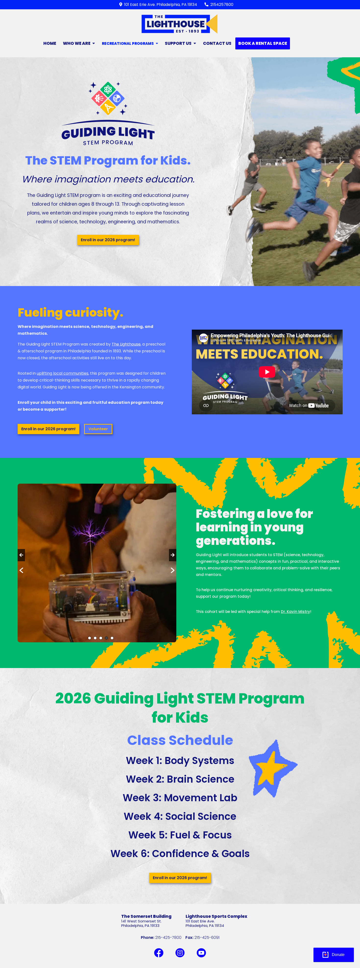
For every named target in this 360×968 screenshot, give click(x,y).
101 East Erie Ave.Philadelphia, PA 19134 (205, 923)
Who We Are (76, 43)
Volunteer (98, 429)
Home (49, 43)
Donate (338, 955)
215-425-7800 (168, 937)
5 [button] (112, 638)
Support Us (178, 43)
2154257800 (221, 4)
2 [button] (95, 638)
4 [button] (106, 638)
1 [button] (89, 638)
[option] (97, 563)
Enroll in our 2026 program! (108, 240)
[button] (21, 555)
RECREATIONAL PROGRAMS (128, 43)
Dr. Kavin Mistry (295, 611)
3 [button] (100, 638)
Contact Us (217, 43)
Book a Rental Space (262, 43)
